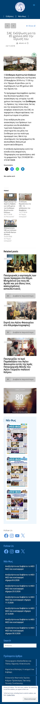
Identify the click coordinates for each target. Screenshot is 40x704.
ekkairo (21, 43)
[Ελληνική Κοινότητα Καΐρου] (20, 7)
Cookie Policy (11, 695)
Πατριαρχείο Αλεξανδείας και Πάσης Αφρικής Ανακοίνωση (18, 662)
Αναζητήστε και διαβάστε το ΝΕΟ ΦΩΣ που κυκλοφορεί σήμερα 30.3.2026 (19, 631)
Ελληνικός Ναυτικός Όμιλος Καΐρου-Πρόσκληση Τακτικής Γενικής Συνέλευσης (18, 680)
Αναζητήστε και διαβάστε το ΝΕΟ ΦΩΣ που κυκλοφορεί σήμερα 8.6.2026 (19, 577)
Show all (31, 26)
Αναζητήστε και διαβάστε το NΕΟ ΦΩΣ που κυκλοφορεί (19, 567)
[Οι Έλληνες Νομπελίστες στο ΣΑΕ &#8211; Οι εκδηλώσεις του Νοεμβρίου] (25, 197)
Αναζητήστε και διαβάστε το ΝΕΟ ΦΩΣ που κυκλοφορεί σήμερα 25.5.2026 (19, 589)
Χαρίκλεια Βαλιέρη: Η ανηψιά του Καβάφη (19, 670)
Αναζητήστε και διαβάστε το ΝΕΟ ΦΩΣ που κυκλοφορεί (19, 620)
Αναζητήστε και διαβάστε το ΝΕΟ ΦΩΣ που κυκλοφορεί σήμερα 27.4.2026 (19, 611)
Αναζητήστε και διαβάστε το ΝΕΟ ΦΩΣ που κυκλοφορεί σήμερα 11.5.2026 (19, 600)
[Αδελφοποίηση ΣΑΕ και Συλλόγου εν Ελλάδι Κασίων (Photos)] (10, 223)
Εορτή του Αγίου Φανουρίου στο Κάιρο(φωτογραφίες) (19, 324)
